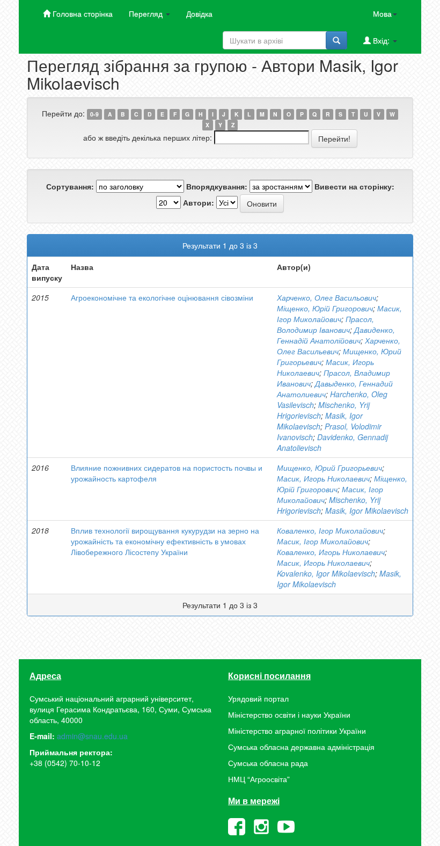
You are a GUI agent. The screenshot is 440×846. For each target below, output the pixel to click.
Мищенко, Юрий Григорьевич (329, 467)
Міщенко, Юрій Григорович (325, 308)
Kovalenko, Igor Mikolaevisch (326, 573)
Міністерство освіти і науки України (289, 714)
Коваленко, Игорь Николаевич (331, 551)
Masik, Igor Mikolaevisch (320, 421)
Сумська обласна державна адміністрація (301, 746)
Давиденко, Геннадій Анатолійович (336, 335)
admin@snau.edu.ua (92, 736)
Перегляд (147, 13)
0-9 (94, 114)
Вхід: (381, 40)
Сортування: (70, 186)
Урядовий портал (258, 698)
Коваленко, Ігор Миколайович (330, 530)
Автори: (198, 202)
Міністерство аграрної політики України (297, 730)
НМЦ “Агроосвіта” (259, 779)
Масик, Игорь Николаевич (323, 478)
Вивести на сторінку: (354, 186)
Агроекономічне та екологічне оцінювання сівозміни (162, 297)
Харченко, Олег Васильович (326, 297)
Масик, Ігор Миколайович (339, 313)
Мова (382, 13)
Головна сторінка (81, 13)
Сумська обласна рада (268, 762)
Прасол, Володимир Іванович (325, 324)
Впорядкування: (216, 186)
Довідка (199, 13)
